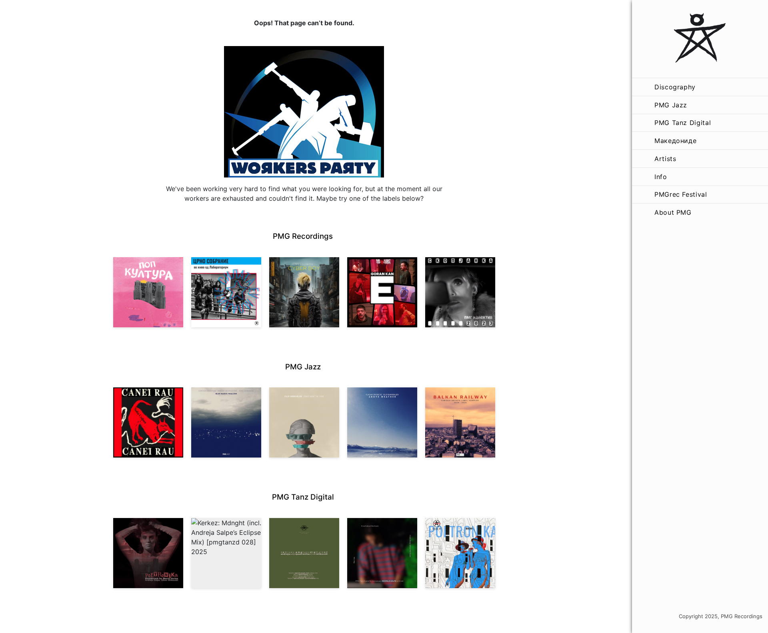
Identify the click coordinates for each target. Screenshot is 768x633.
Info (660, 177)
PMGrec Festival (680, 194)
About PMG (673, 212)
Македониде (675, 141)
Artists (665, 159)
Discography (675, 87)
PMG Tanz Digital (682, 123)
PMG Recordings (303, 236)
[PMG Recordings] (700, 39)
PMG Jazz (670, 105)
